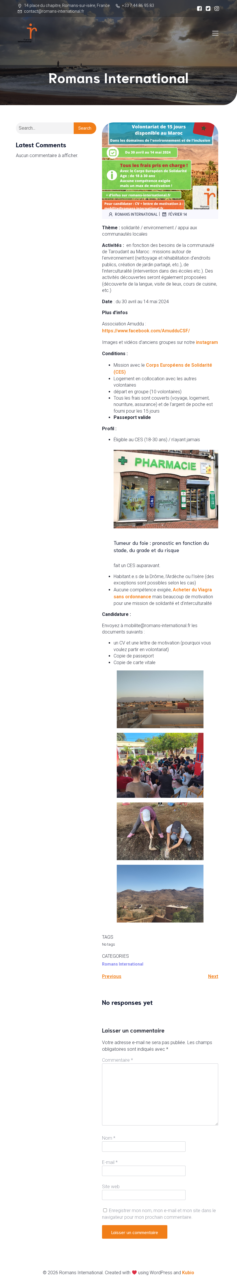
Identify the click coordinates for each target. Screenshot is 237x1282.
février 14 (178, 214)
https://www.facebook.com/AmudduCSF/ (146, 330)
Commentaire (117, 1060)
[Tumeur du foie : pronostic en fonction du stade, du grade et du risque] (166, 527)
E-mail (110, 1162)
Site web (111, 1186)
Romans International (136, 214)
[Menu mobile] (215, 33)
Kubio (188, 1272)
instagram (207, 342)
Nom (108, 1138)
